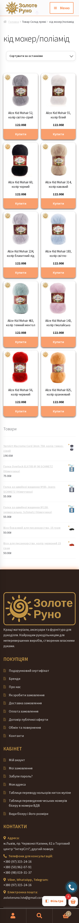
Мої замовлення (20, 768)
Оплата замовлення (23, 711)
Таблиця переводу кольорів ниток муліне (40, 792)
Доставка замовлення (25, 703)
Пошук (39, 916)
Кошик (61, 912)
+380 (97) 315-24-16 (17, 861)
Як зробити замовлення (26, 695)
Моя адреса (17, 784)
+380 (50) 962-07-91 (17, 867)
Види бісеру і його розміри (28, 814)
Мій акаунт (17, 760)
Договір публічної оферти (28, 719)
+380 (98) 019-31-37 (17, 872)
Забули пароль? (21, 776)
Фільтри (56, 901)
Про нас (15, 687)
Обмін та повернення (25, 727)
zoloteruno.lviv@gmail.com (23, 897)
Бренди (14, 678)
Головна (13, 22)
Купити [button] (20, 134)
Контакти (16, 736)
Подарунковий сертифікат (29, 670)
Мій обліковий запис (13, 916)
